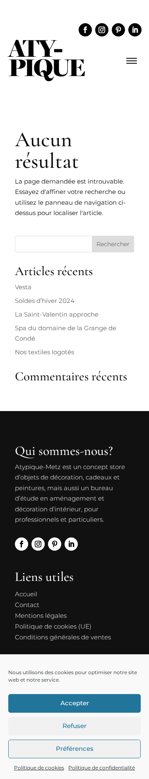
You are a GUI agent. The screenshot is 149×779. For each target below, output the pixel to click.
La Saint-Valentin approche (57, 314)
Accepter (74, 703)
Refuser (74, 726)
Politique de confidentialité (101, 767)
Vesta (23, 287)
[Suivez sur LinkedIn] (135, 29)
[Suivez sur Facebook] (85, 29)
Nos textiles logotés (44, 352)
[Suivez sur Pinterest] (118, 29)
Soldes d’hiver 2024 (44, 301)
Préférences (75, 748)
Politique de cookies (39, 767)
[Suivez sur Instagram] (101, 29)
